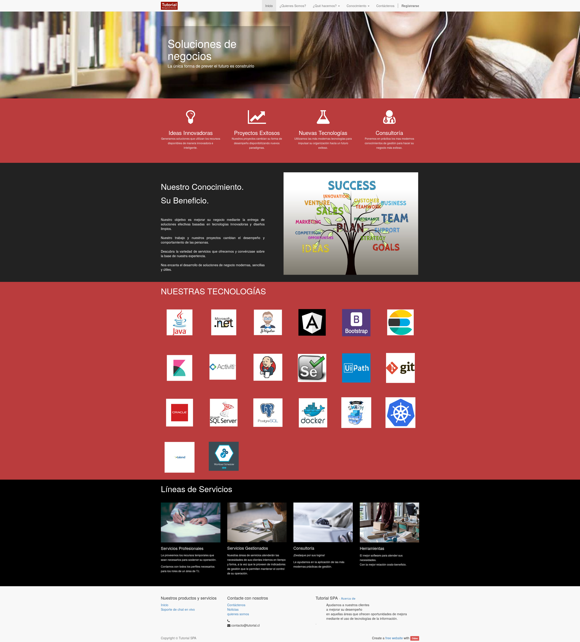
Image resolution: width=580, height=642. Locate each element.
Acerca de (348, 598)
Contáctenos (236, 605)
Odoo (415, 638)
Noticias (233, 609)
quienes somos (238, 614)
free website (394, 638)
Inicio (164, 605)
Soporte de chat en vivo (178, 609)
